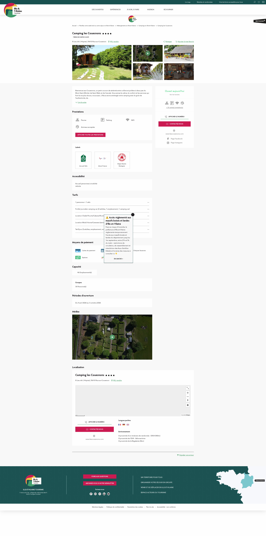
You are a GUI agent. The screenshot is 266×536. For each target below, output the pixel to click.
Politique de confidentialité (115, 507)
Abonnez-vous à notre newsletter (100, 483)
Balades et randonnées (204, 2)
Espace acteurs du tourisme (153, 492)
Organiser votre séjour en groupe (156, 482)
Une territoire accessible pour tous (231, 2)
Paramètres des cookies (135, 507)
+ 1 (179, 72)
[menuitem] (97, 10)
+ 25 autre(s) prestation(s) (174, 108)
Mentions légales (97, 507)
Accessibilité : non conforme (166, 507)
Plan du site (150, 507)
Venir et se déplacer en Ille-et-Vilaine (157, 487)
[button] (176, 41)
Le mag (187, 2)
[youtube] (112, 337)
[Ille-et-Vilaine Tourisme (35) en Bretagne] (133, 19)
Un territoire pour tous (151, 477)
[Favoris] (259, 2)
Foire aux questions (100, 476)
